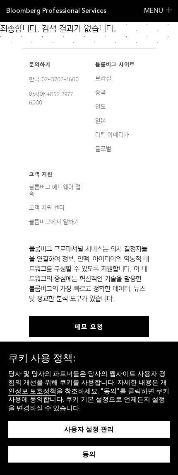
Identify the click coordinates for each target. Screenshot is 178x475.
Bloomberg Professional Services (56, 10)
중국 (100, 92)
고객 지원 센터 (47, 207)
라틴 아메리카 (112, 134)
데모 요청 (89, 326)
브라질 (103, 78)
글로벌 (103, 148)
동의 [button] (89, 454)
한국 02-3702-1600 (54, 79)
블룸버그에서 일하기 (54, 221)
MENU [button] (153, 10)
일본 (100, 120)
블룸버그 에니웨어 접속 (55, 190)
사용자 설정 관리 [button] (89, 429)
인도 (100, 106)
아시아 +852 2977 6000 (51, 98)
